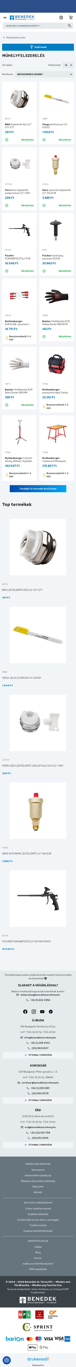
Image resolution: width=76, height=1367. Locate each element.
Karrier (38, 1258)
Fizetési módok (38, 1225)
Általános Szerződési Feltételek (38, 1181)
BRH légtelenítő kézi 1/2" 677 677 (22, 589)
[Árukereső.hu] (38, 1360)
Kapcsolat (38, 1186)
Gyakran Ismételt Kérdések (38, 1230)
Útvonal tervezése (38, 1055)
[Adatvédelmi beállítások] (7, 1360)
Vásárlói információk (38, 1164)
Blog (38, 1252)
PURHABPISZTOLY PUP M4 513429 (18, 258)
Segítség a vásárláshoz (38, 1202)
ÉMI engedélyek (38, 1269)
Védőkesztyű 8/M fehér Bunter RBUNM (18, 391)
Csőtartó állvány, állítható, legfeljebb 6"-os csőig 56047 (19, 461)
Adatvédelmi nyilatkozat (38, 1175)
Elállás (38, 1246)
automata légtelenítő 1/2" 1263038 (56, 192)
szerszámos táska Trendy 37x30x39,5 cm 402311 (55, 392)
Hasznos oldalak (38, 1241)
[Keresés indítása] (70, 26)
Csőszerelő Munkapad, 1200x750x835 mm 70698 (56, 461)
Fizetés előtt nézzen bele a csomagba (38, 1219)
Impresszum (38, 1169)
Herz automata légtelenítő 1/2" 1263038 (26, 853)
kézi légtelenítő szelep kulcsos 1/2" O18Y (17, 192)
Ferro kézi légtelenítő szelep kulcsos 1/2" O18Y (32, 765)
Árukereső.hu (38, 1365)
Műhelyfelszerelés (15, 37)
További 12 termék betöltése (38, 488)
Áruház (38, 1192)
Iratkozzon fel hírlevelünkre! (38, 1263)
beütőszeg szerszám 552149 (52, 257)
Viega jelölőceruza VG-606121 (21, 677)
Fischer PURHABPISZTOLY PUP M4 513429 (26, 941)
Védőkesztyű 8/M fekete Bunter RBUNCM (56, 323)
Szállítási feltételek (38, 1214)
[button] (61, 17)
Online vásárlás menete (38, 1208)
